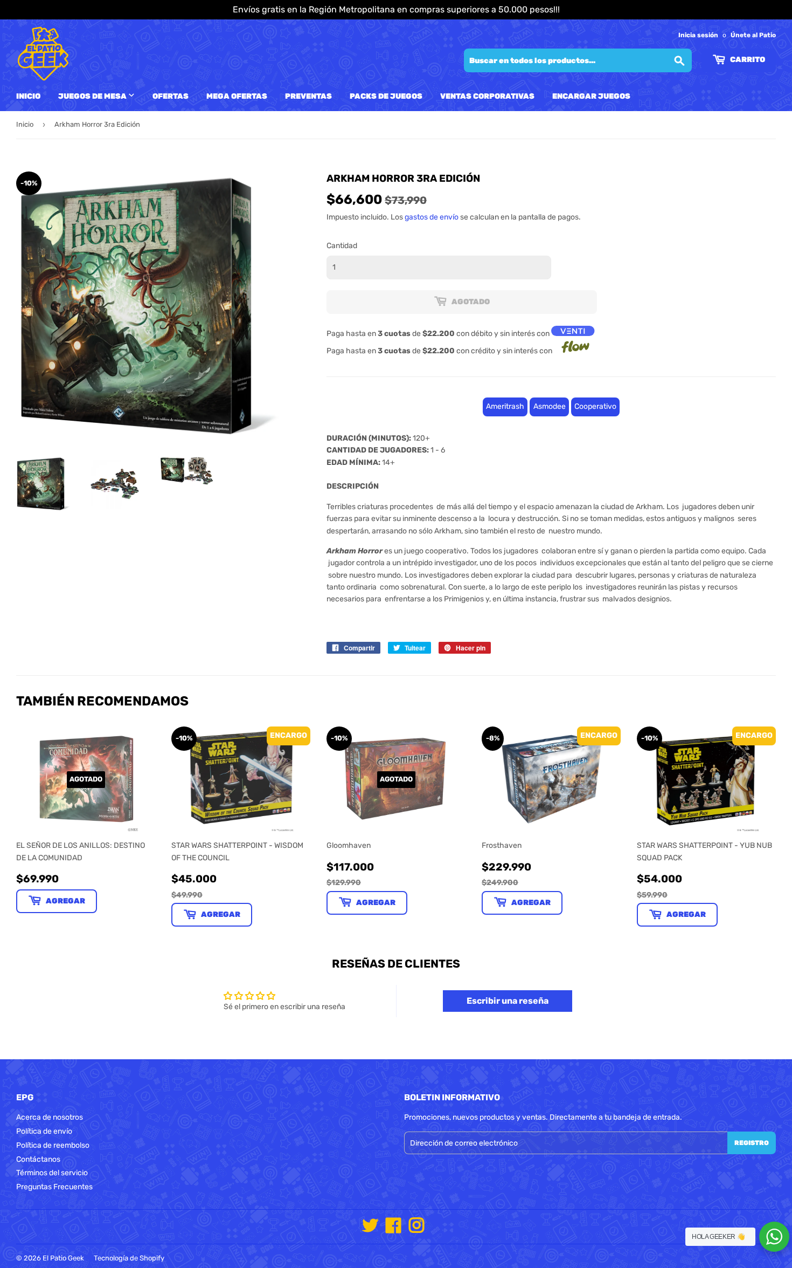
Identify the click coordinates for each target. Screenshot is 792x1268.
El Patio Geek (63, 1258)
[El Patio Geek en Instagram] (416, 1229)
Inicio (28, 96)
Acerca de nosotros (49, 1117)
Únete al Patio (753, 35)
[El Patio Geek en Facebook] (393, 1229)
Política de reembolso (52, 1145)
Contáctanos (38, 1159)
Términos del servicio (52, 1172)
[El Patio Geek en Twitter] (370, 1229)
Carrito (746, 59)
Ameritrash (505, 406)
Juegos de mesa (93, 96)
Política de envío (44, 1131)
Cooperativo (595, 406)
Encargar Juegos (591, 96)
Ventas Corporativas (487, 96)
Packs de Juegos (386, 96)
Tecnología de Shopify (129, 1258)
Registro (751, 1143)
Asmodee (549, 406)
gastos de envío (431, 217)
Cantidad (341, 245)
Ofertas (170, 96)
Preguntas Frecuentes (54, 1186)
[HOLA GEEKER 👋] (774, 1237)
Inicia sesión (698, 35)
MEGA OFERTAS (236, 96)
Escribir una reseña (507, 1001)
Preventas (308, 96)
